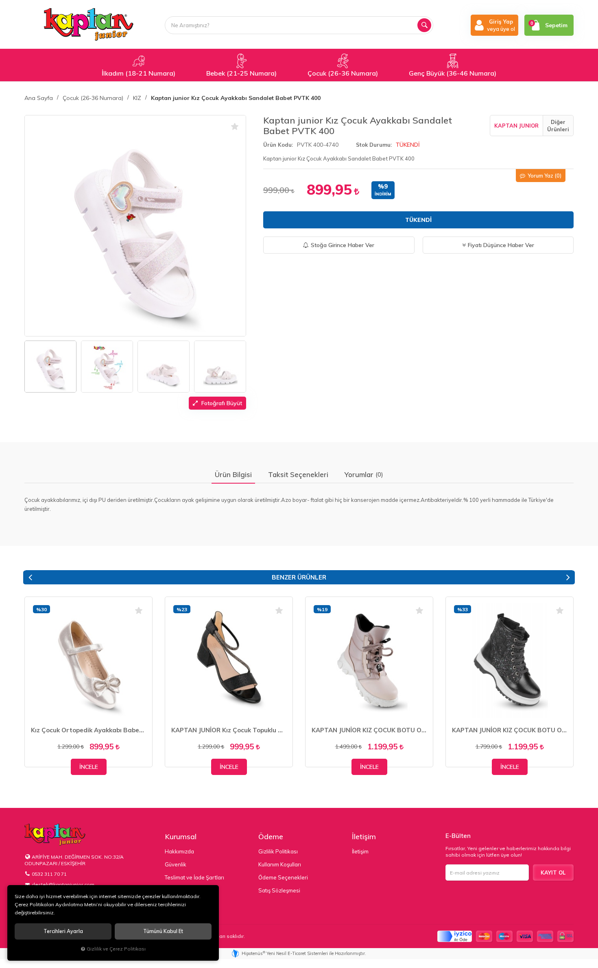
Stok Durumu (373, 144)
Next (568, 577)
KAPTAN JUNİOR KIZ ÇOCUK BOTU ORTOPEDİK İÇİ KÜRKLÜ (509, 730)
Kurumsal (180, 836)
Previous (30, 577)
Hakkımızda (179, 851)
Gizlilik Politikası (278, 851)
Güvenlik (175, 864)
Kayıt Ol (553, 872)
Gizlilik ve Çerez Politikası (116, 949)
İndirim (383, 194)
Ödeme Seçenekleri (283, 877)
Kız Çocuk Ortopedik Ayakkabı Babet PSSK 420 (88, 730)
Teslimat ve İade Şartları (194, 877)
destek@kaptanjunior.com (63, 884)
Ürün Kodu (277, 144)
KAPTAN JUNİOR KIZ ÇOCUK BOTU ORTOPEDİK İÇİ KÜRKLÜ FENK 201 (369, 730)
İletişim (364, 836)
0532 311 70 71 (49, 874)
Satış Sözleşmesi (279, 890)
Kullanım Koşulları (279, 864)
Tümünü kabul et (163, 931)
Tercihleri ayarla (63, 931)
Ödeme (270, 836)
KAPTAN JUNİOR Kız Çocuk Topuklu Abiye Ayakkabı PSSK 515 (228, 730)
